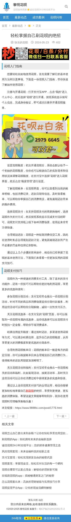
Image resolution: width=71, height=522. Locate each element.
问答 (35, 500)
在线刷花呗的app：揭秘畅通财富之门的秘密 (28, 475)
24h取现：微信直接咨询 (36, 518)
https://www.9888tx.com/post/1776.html (38, 407)
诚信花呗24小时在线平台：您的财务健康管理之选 (31, 445)
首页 (6, 17)
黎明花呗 (25, 509)
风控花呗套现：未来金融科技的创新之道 (26, 451)
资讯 (30, 500)
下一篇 (61, 416)
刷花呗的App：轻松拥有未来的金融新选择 (27, 439)
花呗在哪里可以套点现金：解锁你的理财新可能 (30, 469)
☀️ (29, 25)
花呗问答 (56, 17)
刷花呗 (30, 390)
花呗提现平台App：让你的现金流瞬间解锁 (27, 487)
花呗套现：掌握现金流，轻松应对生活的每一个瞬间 (32, 463)
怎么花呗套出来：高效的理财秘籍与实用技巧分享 (31, 481)
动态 (40, 500)
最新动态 (21, 17)
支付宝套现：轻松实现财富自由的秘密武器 (27, 457)
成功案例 (38, 17)
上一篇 (9, 416)
